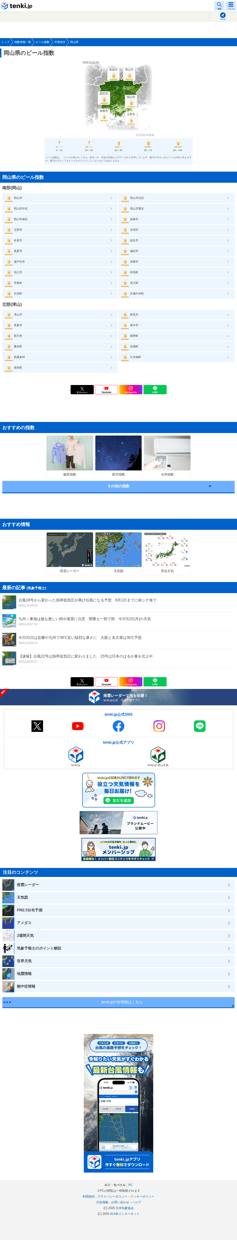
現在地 (223, 19)
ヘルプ (136, 1202)
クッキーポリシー (142, 1196)
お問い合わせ (120, 1202)
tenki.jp (17, 6)
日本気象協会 (125, 1208)
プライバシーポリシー (112, 1196)
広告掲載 (102, 1202)
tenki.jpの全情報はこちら (122, 1002)
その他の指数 (118, 486)
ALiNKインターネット (125, 1214)
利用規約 (89, 1196)
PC (130, 1185)
